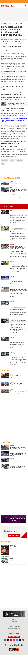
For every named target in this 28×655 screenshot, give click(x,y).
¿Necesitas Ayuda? (14, 636)
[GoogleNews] (17, 640)
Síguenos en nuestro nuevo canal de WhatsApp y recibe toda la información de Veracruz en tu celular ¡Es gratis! (14, 120)
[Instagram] (14, 640)
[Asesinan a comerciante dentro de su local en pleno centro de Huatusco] (5, 453)
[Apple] (20, 640)
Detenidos (19, 160)
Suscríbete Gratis (14, 535)
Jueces (12, 160)
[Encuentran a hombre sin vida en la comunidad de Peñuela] (5, 466)
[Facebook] (5, 640)
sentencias (4, 160)
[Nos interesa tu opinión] (14, 614)
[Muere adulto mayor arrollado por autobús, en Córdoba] (5, 447)
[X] (8, 640)
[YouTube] (11, 640)
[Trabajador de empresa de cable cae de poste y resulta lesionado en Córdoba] (5, 343)
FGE (3, 164)
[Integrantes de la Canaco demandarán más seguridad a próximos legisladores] (5, 196)
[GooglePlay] (23, 640)
